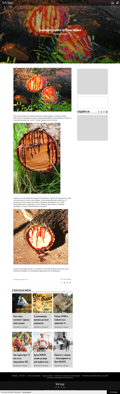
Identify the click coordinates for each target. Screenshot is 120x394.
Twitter (65, 283)
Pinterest (61, 387)
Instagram (70, 282)
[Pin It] (67, 282)
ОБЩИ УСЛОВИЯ (47, 376)
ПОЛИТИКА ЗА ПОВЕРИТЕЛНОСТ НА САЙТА (95, 376)
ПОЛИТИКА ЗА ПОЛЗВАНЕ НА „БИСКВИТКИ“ (60, 377)
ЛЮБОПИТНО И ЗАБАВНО (60, 34)
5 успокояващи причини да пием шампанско (41, 320)
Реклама (14, 376)
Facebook (62, 282)
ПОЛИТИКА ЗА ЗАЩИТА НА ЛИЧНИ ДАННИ (67, 376)
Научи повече (26, 392)
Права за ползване (34, 376)
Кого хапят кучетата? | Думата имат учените (21, 320)
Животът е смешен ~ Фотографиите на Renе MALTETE (62, 358)
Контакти (22, 376)
